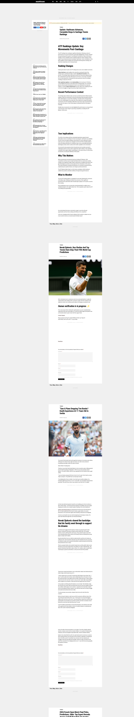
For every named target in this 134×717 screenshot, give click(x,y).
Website (59, 372)
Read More (60, 341)
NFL (53, 1)
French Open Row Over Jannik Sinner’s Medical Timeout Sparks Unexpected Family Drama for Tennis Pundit (39, 99)
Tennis (72, 1)
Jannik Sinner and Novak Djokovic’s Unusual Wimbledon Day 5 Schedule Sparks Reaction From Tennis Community (39, 139)
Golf (76, 1)
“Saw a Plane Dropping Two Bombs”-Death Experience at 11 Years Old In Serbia (39, 72)
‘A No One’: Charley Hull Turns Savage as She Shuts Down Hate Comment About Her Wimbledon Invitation (39, 104)
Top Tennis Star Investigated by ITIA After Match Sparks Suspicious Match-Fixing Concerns (39, 89)
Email (59, 368)
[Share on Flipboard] (41, 27)
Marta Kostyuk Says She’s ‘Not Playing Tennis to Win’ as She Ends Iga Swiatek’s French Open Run (39, 109)
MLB (61, 1)
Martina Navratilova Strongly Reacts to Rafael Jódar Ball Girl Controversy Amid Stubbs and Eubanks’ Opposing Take (40, 115)
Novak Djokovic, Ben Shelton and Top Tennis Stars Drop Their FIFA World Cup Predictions (39, 67)
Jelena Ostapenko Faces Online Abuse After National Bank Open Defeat (39, 144)
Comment (60, 351)
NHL (64, 1)
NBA (57, 1)
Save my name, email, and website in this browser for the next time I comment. (70, 377)
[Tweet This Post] (38, 27)
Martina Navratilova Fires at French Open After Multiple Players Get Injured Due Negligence (39, 126)
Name (59, 363)
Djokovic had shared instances (64, 509)
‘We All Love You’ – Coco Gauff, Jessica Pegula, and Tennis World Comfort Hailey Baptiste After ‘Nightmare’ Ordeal (40, 132)
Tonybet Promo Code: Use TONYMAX (39, 94)
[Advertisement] (67, 11)
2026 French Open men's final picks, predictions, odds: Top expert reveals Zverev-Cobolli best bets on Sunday (39, 78)
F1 (68, 1)
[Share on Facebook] (35, 27)
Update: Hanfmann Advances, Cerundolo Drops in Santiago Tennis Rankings (40, 24)
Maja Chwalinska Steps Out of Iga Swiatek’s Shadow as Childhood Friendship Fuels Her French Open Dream (39, 84)
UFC (80, 1)
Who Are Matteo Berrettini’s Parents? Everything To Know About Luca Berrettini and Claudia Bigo (39, 120)
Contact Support (61, 315)
